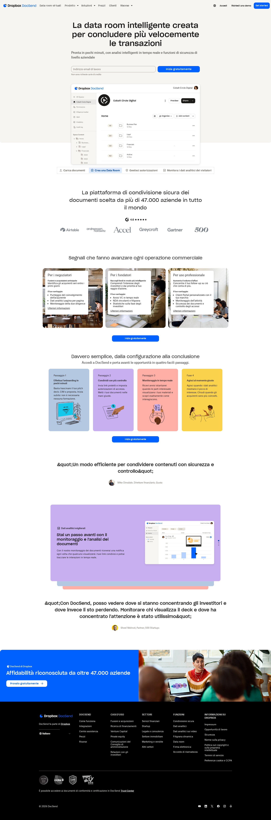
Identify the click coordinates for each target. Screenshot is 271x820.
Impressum (210, 724)
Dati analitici (180, 726)
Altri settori (148, 746)
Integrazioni (85, 726)
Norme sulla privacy (215, 739)
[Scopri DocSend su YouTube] (199, 807)
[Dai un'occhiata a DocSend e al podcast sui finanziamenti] (231, 807)
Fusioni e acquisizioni (122, 721)
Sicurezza (210, 734)
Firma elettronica (182, 746)
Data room (178, 741)
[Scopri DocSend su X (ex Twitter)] (212, 807)
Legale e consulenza (153, 731)
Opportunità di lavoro (216, 729)
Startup (146, 726)
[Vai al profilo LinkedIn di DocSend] (206, 807)
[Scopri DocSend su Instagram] (224, 807)
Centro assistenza (88, 731)
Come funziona (87, 721)
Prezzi (82, 736)
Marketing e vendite (152, 741)
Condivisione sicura (183, 721)
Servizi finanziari (150, 721)
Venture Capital (119, 731)
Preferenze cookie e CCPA (218, 760)
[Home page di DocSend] (56, 716)
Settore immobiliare (152, 736)
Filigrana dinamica (183, 736)
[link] (223, 6)
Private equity (118, 736)
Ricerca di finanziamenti (123, 726)
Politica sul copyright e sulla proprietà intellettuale (217, 748)
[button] (179, 69)
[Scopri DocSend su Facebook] (218, 807)
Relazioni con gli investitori (119, 753)
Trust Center (127, 790)
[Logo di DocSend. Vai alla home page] (19, 6)
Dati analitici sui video (185, 731)
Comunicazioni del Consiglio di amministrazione (120, 744)
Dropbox (65, 724)
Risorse (83, 741)
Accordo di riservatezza (185, 752)
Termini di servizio (214, 755)
